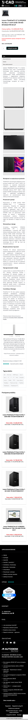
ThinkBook (6, 383)
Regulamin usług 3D (17, 706)
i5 (8, 377)
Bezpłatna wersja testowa (9, 630)
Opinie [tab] (4, 61)
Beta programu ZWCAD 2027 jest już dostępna (14, 662)
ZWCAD (5, 555)
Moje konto (7, 5)
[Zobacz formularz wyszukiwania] (20, 6)
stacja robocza (20, 380)
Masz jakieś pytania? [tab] (7, 64)
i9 (13, 377)
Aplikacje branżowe (8, 576)
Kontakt (19, 714)
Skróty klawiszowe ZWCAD (9, 678)
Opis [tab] (4, 56)
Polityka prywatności (14, 708)
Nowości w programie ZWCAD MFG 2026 (13, 690)
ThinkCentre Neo (13, 383)
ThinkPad (21, 383)
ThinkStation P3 (14, 385)
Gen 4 (21, 374)
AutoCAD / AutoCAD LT (8, 562)
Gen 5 (5, 377)
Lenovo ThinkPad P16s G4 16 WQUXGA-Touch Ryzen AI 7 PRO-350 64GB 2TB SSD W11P (14, 528)
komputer (22, 377)
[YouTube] (11, 642)
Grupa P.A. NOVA (11, 714)
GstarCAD (5, 560)
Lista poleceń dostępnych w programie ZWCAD (14, 675)
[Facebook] (3, 642)
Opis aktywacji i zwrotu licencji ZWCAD (12, 682)
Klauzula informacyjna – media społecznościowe (14, 711)
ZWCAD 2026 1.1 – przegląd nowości (12, 686)
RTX (14, 380)
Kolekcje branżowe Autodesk (10, 574)
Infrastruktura (6, 569)
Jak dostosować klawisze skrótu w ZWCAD (13, 666)
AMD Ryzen (15, 374)
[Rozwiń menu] (24, 5)
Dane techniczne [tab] (7, 59)
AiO (4, 374)
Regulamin (8, 706)
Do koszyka (14, 429)
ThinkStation (6, 385)
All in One (9, 374)
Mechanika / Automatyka (9, 567)
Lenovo (5, 380)
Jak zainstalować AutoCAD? (10, 625)
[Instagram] (14, 642)
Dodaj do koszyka (12, 48)
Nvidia (10, 380)
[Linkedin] (7, 642)
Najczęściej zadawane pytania (10, 627)
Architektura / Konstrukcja (9, 565)
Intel (17, 377)
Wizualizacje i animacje (9, 572)
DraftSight (5, 557)
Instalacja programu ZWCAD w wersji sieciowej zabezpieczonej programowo (14, 694)
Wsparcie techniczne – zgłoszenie (11, 632)
